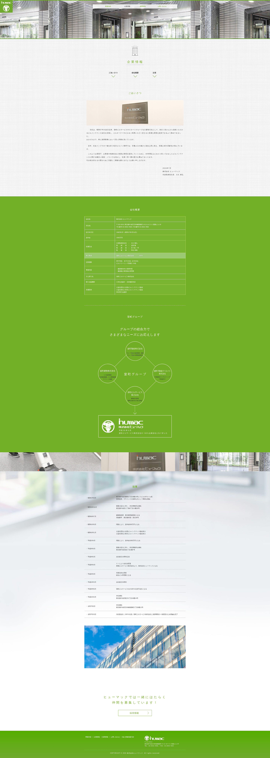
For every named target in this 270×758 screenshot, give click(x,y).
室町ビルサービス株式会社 (125, 255)
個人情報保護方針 (128, 737)
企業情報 (97, 737)
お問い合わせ (162, 6)
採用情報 (143, 6)
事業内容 (108, 6)
